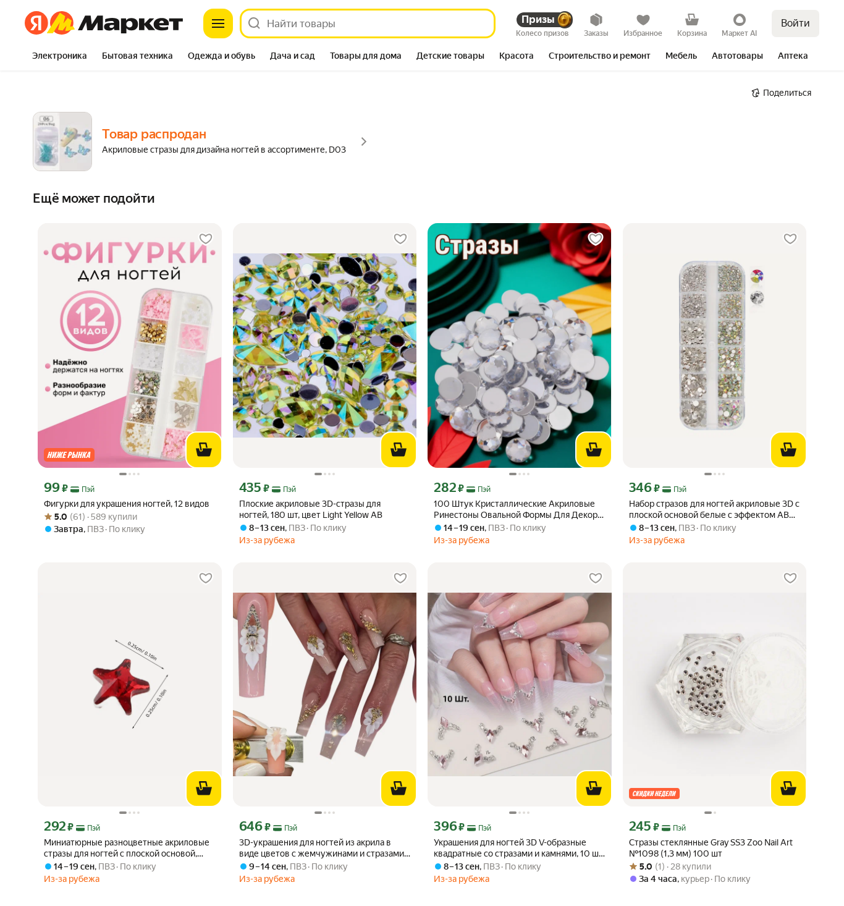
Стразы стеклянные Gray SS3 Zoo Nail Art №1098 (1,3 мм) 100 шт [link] (711, 847)
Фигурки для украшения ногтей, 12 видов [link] (126, 504)
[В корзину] (203, 449)
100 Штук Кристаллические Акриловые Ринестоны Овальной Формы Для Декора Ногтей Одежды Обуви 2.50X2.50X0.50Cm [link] (518, 509)
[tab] (60, 57)
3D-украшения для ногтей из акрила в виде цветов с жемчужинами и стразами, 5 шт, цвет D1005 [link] (322, 848)
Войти (795, 23)
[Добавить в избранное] (205, 239)
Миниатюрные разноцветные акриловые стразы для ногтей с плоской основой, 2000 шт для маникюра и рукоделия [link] (126, 848)
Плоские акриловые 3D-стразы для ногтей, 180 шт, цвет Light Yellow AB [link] (310, 509)
